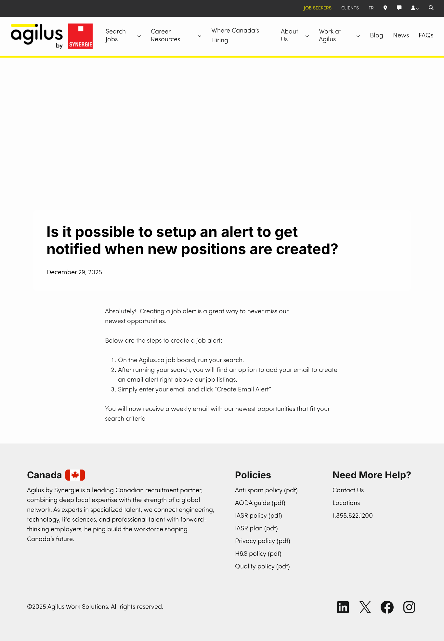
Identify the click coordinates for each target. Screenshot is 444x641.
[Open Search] (431, 8)
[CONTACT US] (399, 8)
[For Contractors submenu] (415, 8)
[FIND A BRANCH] (385, 8)
